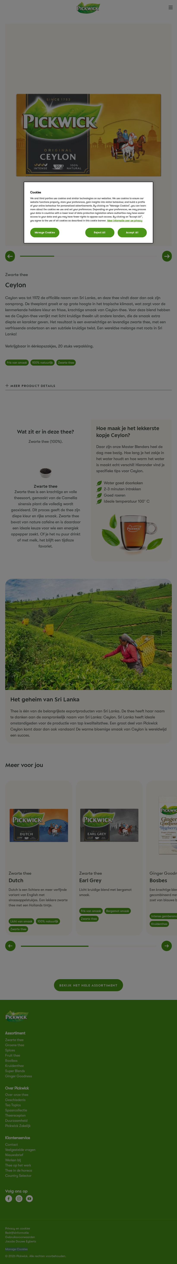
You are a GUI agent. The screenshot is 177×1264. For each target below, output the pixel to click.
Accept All (132, 232)
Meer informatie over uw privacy (124, 220)
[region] (88, 212)
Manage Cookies (45, 232)
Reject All (100, 232)
